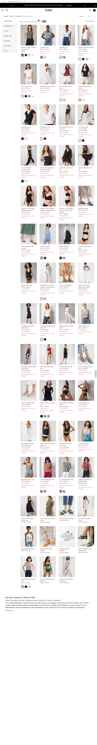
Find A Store (90, 21)
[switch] (43, 21)
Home (6, 16)
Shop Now (63, 5)
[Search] (90, 10)
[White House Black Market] (48, 10)
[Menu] (2, 10)
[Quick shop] (33, 55)
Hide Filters (8, 21)
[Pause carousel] (95, 5)
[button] (94, 10)
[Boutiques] (7, 10)
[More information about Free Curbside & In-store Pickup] (39, 21)
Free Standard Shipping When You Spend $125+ (41, 5)
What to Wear (15, 16)
